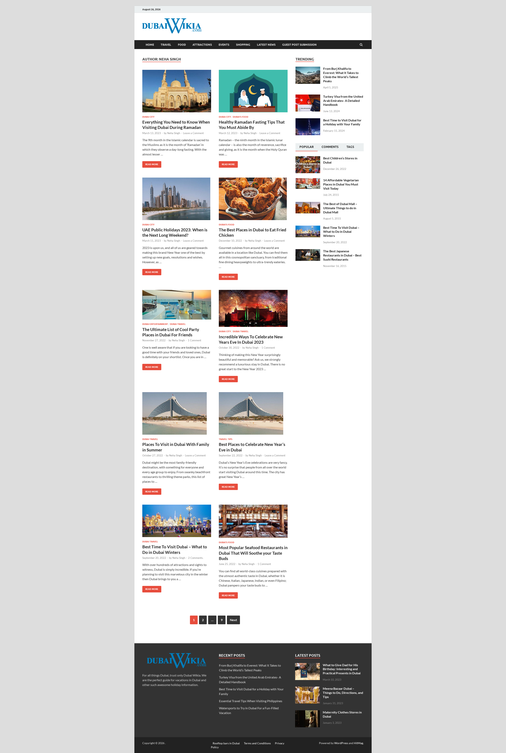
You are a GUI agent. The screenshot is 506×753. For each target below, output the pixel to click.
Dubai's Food (240, 116)
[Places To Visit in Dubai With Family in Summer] (176, 415)
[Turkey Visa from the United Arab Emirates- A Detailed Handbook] (307, 97)
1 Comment (194, 340)
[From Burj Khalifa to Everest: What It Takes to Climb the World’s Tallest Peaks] (307, 69)
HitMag (358, 743)
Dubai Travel (178, 324)
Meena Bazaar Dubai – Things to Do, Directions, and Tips (343, 693)
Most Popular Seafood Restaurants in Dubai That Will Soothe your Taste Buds (253, 553)
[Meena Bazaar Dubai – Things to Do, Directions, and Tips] (307, 689)
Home (150, 44)
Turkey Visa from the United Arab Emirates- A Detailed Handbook (343, 101)
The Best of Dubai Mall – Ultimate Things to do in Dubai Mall (340, 208)
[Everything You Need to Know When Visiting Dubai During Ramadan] (176, 92)
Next (233, 620)
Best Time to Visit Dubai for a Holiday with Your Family (342, 122)
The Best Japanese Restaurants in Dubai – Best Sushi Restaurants (342, 255)
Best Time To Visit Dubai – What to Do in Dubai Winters (341, 232)
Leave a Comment (193, 133)
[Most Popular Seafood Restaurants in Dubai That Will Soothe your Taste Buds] (253, 523)
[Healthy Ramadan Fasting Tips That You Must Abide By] (253, 92)
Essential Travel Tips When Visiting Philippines (250, 701)
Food (182, 44)
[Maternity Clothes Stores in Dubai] (307, 712)
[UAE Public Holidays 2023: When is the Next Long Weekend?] (176, 200)
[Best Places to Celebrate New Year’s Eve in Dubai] (253, 415)
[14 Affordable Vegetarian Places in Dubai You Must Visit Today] (307, 180)
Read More (150, 163)
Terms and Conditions (257, 743)
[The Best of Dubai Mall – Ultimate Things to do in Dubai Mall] (307, 204)
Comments (330, 147)
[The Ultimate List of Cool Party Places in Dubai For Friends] (176, 306)
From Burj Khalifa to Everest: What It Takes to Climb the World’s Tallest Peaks (341, 75)
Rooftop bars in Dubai (226, 743)
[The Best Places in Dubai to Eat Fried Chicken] (253, 200)
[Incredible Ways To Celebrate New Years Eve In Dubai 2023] (253, 310)
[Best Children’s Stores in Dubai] (307, 158)
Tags (350, 147)
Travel (166, 44)
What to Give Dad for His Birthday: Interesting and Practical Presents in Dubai (342, 669)
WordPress (341, 743)
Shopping (243, 44)
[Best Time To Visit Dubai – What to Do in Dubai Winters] (176, 522)
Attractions (202, 44)
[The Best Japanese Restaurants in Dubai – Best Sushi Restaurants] (307, 251)
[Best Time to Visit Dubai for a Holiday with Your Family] (307, 120)
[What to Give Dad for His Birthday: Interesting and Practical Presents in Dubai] (307, 665)
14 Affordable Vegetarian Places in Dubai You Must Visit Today (341, 184)
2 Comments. (195, 557)
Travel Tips (225, 439)
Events (224, 44)
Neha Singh (173, 133)
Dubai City (148, 116)
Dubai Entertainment (155, 324)
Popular (306, 147)
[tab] (306, 147)
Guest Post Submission (299, 44)
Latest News (266, 44)
